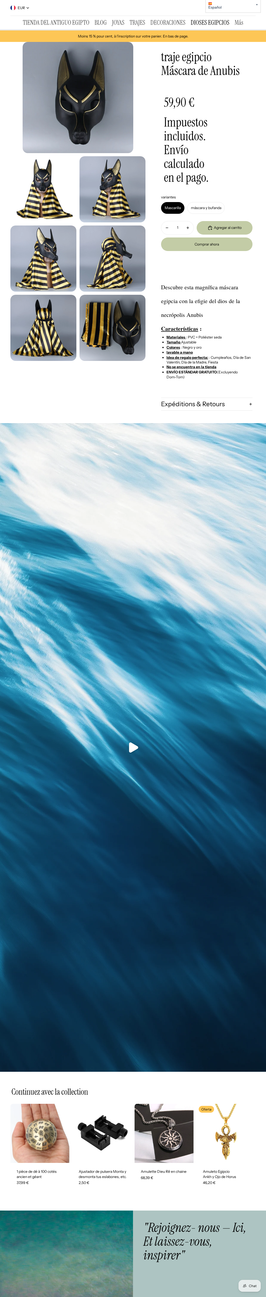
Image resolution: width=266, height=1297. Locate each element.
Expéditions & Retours (193, 404)
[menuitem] (56, 22)
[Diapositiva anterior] (14, 1133)
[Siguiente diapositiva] (65, 1133)
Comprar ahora (207, 244)
